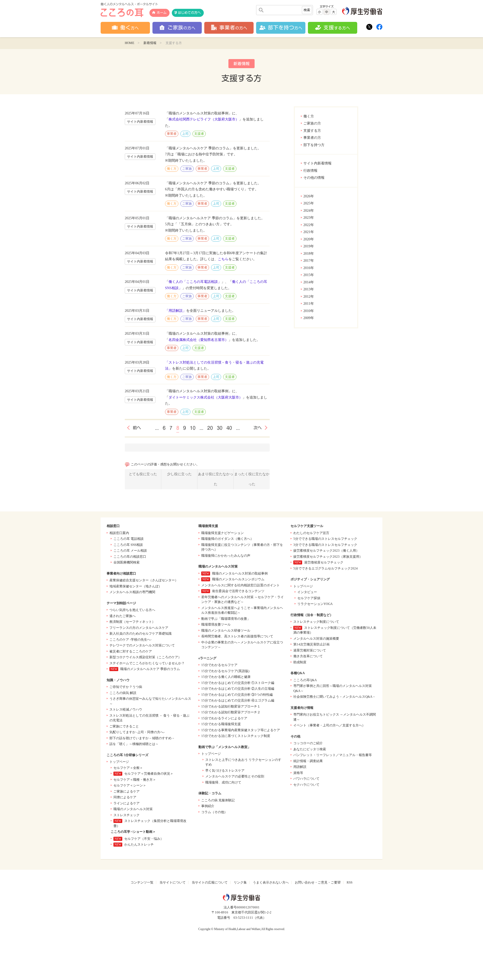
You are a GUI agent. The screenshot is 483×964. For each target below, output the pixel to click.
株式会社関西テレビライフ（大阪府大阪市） (204, 119)
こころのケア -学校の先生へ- (130, 639)
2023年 (308, 218)
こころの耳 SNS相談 (128, 545)
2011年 (308, 303)
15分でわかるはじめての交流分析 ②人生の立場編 (237, 688)
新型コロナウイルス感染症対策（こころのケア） (145, 657)
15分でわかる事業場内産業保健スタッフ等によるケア (240, 730)
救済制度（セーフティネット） (132, 622)
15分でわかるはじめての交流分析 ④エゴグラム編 (237, 700)
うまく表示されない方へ (271, 882)
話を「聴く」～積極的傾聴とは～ (133, 744)
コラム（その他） (214, 812)
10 (192, 428)
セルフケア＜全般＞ (128, 768)
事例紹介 (207, 806)
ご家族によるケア (126, 791)
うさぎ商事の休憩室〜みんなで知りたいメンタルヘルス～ (150, 701)
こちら (223, 259)
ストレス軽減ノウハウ (125, 709)
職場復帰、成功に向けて (223, 782)
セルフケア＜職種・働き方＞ (134, 779)
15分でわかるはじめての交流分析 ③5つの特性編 (237, 694)
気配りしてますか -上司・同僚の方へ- (137, 732)
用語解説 (299, 767)
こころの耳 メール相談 (130, 550)
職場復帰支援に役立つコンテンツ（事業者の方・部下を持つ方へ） (242, 547)
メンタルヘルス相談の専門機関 (132, 592)
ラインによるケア (126, 803)
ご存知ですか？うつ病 (125, 687)
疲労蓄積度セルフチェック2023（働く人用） (326, 550)
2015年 (308, 275)
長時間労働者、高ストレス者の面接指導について (237, 636)
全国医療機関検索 (126, 562)
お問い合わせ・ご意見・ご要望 (318, 882)
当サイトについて (172, 882)
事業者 (172, 134)
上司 (185, 134)
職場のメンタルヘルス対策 (133, 809)
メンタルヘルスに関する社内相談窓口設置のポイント (240, 585)
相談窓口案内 (119, 533)
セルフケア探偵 (308, 598)
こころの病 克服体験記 (218, 800)
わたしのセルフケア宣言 (311, 533)
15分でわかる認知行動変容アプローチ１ (230, 706)
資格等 (298, 773)
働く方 (308, 116)
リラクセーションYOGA (315, 604)
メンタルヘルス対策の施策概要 (316, 638)
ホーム (162, 12)
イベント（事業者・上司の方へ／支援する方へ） (329, 725)
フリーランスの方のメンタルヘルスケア (138, 628)
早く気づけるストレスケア (225, 770)
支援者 (199, 134)
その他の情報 (314, 178)
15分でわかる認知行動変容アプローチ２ (230, 712)
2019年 (308, 246)
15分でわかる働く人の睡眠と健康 (226, 677)
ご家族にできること (124, 726)
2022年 (308, 225)
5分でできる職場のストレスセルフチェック (325, 539)
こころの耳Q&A (305, 680)
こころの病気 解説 (122, 693)
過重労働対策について (309, 650)
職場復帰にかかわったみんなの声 (225, 555)
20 (210, 428)
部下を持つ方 (314, 145)
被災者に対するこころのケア (130, 651)
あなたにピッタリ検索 (309, 749)
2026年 (308, 196)
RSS (349, 882)
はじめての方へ (189, 12)
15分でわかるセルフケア (219, 665)
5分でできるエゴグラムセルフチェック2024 (325, 568)
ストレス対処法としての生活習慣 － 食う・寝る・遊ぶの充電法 (149, 718)
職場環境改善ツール (216, 624)
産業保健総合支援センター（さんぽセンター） (143, 580)
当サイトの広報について (210, 882)
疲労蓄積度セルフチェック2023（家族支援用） (328, 556)
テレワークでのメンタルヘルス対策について (142, 645)
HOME (129, 43)
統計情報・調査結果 (308, 761)
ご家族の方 (312, 123)
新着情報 (149, 43)
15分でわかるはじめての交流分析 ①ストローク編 (237, 683)
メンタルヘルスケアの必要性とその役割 (234, 776)
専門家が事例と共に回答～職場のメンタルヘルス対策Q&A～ (332, 688)
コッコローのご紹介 (308, 743)
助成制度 (299, 662)
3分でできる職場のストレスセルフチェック (325, 545)
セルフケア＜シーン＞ (129, 785)
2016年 (308, 268)
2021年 (308, 232)
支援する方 (312, 131)
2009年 (308, 318)
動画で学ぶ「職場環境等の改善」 (225, 619)
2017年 (308, 260)
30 (219, 428)
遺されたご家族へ (122, 616)
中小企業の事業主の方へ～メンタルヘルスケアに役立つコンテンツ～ (242, 644)
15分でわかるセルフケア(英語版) (225, 671)
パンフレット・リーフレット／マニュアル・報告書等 (332, 755)
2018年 (308, 253)
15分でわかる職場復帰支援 (221, 724)
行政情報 (310, 170)
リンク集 (240, 882)
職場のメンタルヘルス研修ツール (225, 630)
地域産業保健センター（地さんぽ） (135, 586)
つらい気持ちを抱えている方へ (132, 610)
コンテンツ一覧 (142, 882)
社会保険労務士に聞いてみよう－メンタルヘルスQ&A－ (334, 696)
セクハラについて (306, 784)
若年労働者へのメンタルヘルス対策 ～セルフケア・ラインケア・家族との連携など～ (242, 599)
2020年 (308, 239)
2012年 (308, 296)
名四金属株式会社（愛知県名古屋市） (198, 340)
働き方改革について (308, 656)
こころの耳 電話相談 (128, 539)
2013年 (308, 289)
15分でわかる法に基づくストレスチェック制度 (235, 736)
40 (229, 428)
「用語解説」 (175, 311)
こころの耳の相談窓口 (129, 556)
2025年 (308, 203)
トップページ (119, 762)
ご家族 (187, 168)
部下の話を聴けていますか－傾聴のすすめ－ (142, 738)
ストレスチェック (126, 815)
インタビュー (307, 592)
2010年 (308, 311)
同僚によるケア (124, 797)
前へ (137, 428)
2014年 (308, 282)
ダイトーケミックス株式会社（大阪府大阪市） (206, 397)
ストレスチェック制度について (316, 622)
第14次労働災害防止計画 (311, 644)
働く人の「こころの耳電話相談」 (195, 282)
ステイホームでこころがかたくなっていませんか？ (147, 663)
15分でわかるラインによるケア (224, 718)
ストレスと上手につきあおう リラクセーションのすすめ (243, 762)
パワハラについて (306, 778)
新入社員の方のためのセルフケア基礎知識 (140, 633)
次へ (258, 428)
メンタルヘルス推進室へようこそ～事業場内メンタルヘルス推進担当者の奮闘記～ (242, 610)
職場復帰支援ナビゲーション (222, 533)
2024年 (308, 210)
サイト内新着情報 (317, 163)
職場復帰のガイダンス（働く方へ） (227, 539)
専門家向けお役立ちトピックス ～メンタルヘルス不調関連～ (334, 717)
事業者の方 (312, 138)
